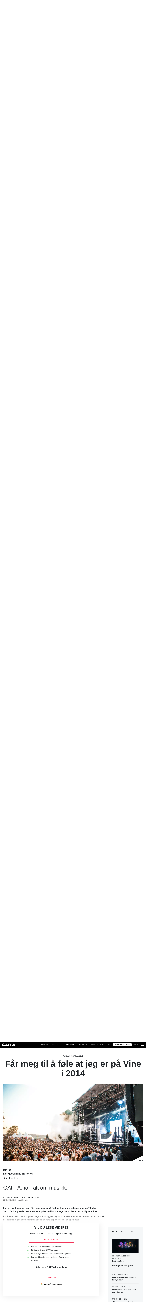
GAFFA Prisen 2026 (97, 1045)
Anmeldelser (57, 1045)
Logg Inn (51, 1277)
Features (70, 1045)
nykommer (82, 1045)
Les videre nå (51, 1240)
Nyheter (44, 1045)
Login (135, 1045)
